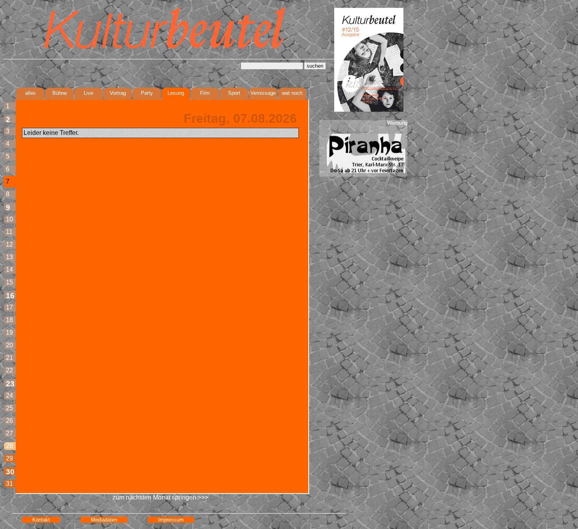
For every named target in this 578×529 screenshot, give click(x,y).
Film (205, 93)
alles (30, 93)
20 (9, 345)
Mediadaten (104, 520)
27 (9, 433)
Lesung (176, 93)
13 (9, 257)
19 (9, 332)
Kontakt (41, 520)
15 (9, 282)
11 (9, 232)
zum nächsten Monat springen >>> (160, 497)
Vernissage (263, 93)
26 (9, 420)
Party (147, 93)
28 (9, 445)
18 (9, 320)
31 (9, 483)
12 (9, 244)
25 (9, 408)
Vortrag (118, 93)
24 (9, 395)
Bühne (59, 93)
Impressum (171, 520)
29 (9, 458)
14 (9, 269)
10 (9, 219)
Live (88, 93)
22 (9, 370)
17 (9, 307)
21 (9, 357)
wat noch (292, 93)
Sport (234, 93)
